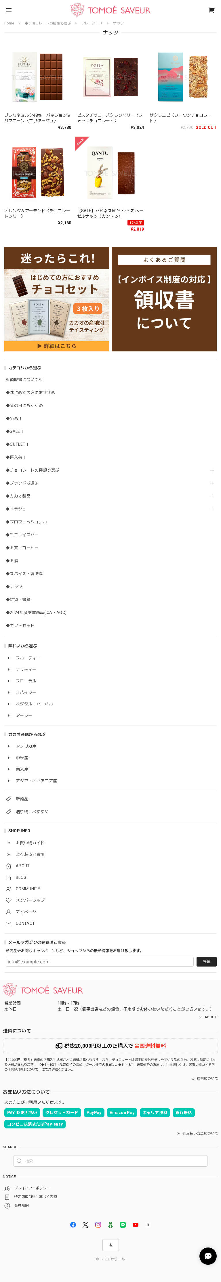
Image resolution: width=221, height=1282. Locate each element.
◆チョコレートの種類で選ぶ (32, 470)
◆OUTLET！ (18, 444)
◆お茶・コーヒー (22, 548)
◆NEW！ (14, 418)
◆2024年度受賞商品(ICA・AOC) (36, 612)
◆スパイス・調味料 (24, 573)
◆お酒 (12, 560)
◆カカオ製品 (18, 496)
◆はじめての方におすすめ (30, 392)
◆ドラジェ (16, 509)
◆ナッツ (14, 586)
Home (9, 23)
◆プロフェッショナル (26, 522)
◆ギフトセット (20, 625)
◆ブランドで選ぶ (22, 483)
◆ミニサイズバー (22, 535)
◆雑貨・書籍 (18, 599)
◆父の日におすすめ (24, 405)
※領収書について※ (24, 379)
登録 (206, 961)
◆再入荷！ (16, 457)
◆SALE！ (15, 431)
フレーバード (92, 23)
